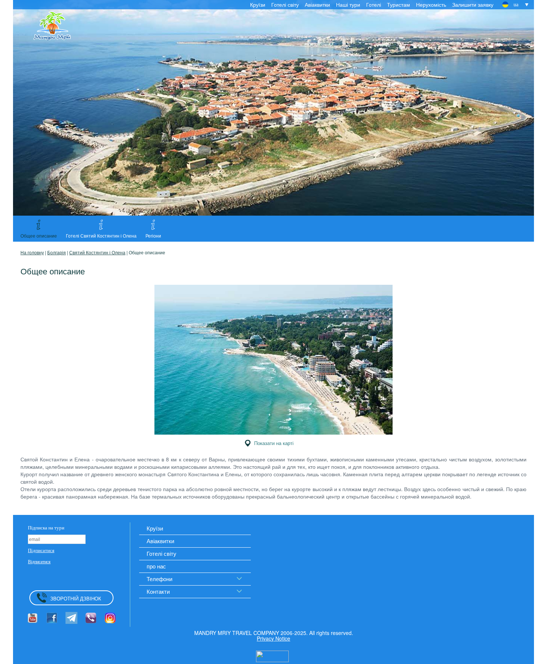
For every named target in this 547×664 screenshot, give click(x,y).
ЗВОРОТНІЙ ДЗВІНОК (75, 598)
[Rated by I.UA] (272, 655)
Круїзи (257, 4)
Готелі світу (285, 4)
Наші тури (348, 4)
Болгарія (56, 252)
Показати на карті (274, 443)
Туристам (398, 4)
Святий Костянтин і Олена (97, 252)
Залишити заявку (472, 4)
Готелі (373, 4)
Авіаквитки (317, 4)
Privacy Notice (273, 638)
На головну (32, 252)
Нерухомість (431, 4)
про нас (156, 566)
